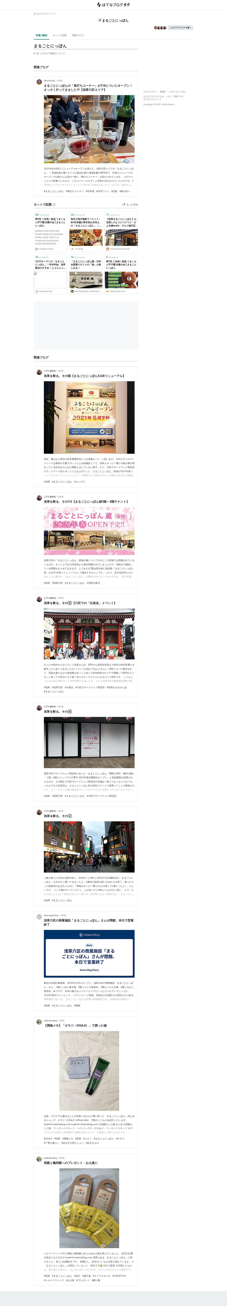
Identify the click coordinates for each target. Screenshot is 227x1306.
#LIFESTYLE (119, 1275)
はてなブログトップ (152, 99)
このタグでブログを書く (180, 27)
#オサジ (120, 1138)
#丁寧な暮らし (51, 1142)
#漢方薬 (86, 1275)
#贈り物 (96, 1280)
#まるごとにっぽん (54, 191)
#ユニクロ (79, 481)
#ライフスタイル (102, 1275)
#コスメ (87, 1138)
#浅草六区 (57, 582)
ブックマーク (42, 214)
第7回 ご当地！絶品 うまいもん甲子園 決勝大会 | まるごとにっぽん (50, 222)
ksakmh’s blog (50, 1020)
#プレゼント (83, 1280)
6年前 (60, 496)
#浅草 (47, 481)
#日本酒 (90, 191)
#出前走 (69, 687)
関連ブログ (78, 35)
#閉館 (77, 1005)
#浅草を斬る (93, 582)
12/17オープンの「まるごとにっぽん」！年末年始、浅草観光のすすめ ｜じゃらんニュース (50, 265)
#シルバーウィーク (54, 1280)
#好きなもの (92, 1142)
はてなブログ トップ (46, 13)
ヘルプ (169, 96)
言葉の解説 (41, 35)
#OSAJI (48, 1138)
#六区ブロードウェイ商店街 (90, 687)
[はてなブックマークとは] (54, 204)
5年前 (60, 80)
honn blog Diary (51, 915)
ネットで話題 (60, 35)
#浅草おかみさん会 (117, 687)
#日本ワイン (102, 191)
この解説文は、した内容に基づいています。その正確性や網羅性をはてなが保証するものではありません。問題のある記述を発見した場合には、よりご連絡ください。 (49, 54)
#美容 (78, 1138)
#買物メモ (67, 1138)
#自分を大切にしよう (72, 1142)
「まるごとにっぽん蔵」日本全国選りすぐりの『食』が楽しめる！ (86, 264)
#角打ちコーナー (75, 191)
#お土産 (70, 1280)
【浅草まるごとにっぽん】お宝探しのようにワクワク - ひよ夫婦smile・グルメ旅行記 (121, 222)
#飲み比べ (124, 191)
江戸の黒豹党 (50, 371)
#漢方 (77, 1275)
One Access (49, 80)
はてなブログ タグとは (153, 96)
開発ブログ (179, 96)
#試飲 (114, 191)
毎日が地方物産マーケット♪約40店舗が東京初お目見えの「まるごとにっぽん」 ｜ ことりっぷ (85, 222)
